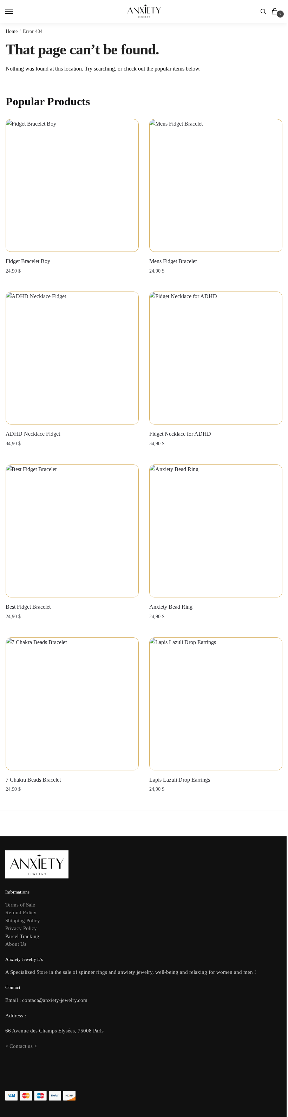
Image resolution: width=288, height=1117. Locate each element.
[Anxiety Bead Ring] (215, 530)
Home (12, 31)
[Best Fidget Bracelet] (72, 530)
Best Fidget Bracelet (28, 607)
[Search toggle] (263, 11)
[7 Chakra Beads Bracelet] (72, 703)
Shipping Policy (22, 920)
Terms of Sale (20, 905)
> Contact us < (21, 1046)
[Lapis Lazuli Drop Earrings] (215, 703)
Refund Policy (21, 912)
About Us (15, 944)
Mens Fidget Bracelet (173, 261)
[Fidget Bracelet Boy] (72, 185)
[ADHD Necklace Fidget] (72, 358)
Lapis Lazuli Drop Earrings (179, 780)
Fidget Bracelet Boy (28, 261)
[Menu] (15, 11)
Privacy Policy (21, 928)
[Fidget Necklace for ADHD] (215, 358)
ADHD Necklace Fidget (33, 434)
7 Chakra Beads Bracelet (33, 780)
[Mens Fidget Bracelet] (215, 185)
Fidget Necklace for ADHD (180, 434)
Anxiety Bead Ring (170, 607)
